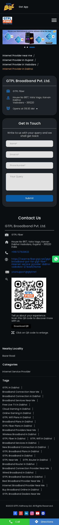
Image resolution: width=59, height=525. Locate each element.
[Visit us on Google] (21, 513)
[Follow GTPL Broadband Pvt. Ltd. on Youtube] (37, 513)
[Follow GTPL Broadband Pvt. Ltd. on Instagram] (32, 513)
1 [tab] (25, 47)
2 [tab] (28, 47)
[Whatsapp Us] (55, 259)
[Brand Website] (43, 513)
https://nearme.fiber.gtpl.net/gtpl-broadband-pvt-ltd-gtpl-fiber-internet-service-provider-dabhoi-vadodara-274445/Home (31, 262)
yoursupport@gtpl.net (24, 271)
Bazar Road (8, 355)
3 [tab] (30, 47)
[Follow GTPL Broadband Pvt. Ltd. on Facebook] (15, 513)
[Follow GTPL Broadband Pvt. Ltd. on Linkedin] (26, 513)
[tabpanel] (29, 37)
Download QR (21, 326)
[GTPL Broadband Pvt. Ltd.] (7, 20)
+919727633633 (20, 252)
